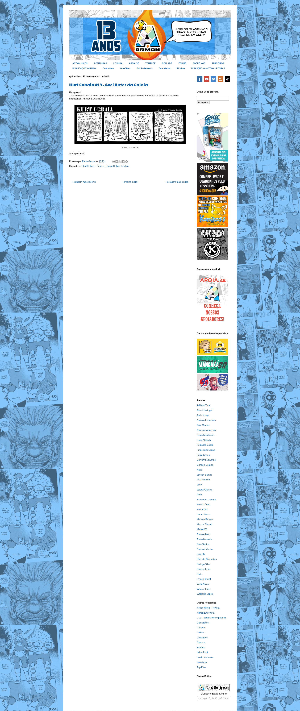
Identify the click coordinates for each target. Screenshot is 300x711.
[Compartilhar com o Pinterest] (126, 161)
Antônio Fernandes (206, 420)
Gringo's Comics (205, 465)
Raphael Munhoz (205, 549)
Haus (199, 469)
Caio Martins (203, 425)
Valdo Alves (203, 584)
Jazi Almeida (203, 479)
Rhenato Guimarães (207, 559)
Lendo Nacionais (205, 657)
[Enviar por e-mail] (113, 161)
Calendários (203, 622)
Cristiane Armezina (206, 430)
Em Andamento (144, 68)
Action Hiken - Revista (208, 607)
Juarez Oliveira (204, 489)
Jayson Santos (204, 474)
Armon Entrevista (205, 613)
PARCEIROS (218, 63)
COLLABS (167, 63)
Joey (199, 484)
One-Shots (125, 68)
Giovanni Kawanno (206, 460)
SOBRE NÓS (199, 63)
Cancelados (164, 68)
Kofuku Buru (203, 504)
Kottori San (202, 509)
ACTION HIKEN (80, 63)
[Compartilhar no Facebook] (123, 161)
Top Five (201, 667)
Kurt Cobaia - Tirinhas (93, 166)
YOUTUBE (150, 63)
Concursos (202, 637)
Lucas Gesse (203, 514)
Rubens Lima (203, 569)
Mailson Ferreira (205, 519)
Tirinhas (181, 68)
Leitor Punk (202, 652)
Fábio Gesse (203, 455)
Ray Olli (201, 554)
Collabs (200, 632)
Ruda (199, 574)
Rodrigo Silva (203, 564)
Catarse (201, 627)
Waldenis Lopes (205, 594)
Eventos (201, 642)
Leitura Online (113, 166)
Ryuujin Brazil (204, 579)
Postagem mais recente (84, 182)
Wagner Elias (203, 589)
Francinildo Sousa (206, 450)
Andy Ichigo (203, 415)
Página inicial (131, 182)
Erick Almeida (204, 440)
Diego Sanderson (205, 435)
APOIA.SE (134, 63)
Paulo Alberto (203, 534)
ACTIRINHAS (100, 63)
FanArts (201, 647)
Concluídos (108, 68)
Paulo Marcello (204, 539)
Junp (199, 494)
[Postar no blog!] (116, 161)
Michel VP (202, 529)
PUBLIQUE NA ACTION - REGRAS (208, 68)
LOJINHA (118, 63)
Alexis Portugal (204, 410)
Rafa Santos (203, 544)
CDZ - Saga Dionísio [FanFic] (212, 617)
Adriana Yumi (203, 405)
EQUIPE (182, 63)
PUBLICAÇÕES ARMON (84, 68)
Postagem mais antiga (177, 182)
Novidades (202, 662)
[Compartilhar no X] (120, 161)
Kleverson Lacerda (206, 499)
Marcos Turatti (204, 524)
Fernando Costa (205, 445)
